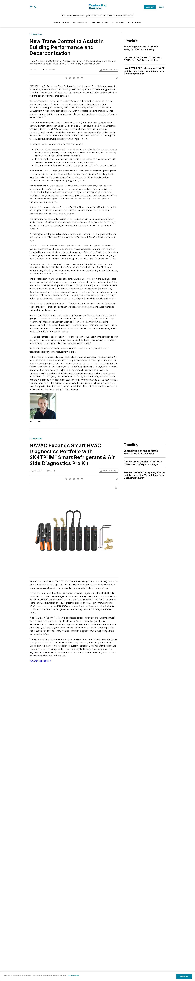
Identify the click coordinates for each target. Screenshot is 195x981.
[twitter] (74, 78)
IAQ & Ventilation (100, 22)
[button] (31, 7)
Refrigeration (118, 22)
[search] (35, 7)
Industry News (134, 22)
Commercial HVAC (81, 22)
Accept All (184, 976)
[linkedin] (70, 78)
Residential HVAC (61, 22)
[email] (82, 78)
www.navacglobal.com (40, 661)
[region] (97, 976)
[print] (117, 78)
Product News (36, 34)
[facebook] (66, 78)
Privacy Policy (73, 975)
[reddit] (78, 78)
